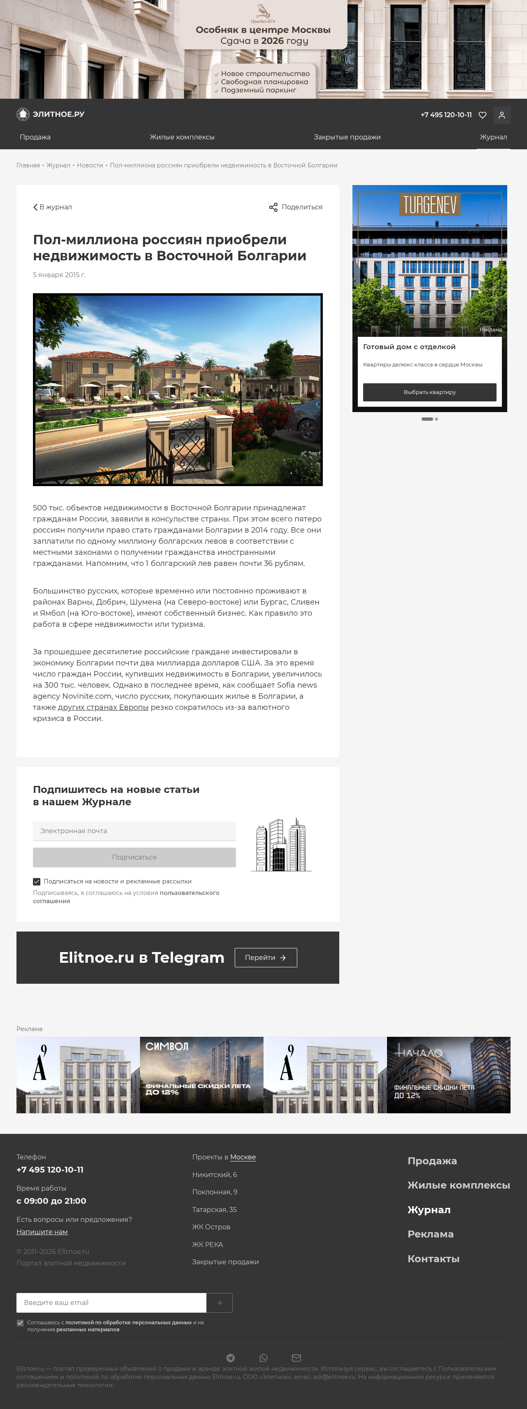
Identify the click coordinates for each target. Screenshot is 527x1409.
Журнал (493, 137)
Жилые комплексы (182, 137)
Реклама (431, 1234)
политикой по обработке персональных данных (129, 1322)
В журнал (56, 207)
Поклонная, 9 (215, 1192)
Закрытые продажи (347, 137)
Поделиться (302, 207)
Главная (28, 165)
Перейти (260, 958)
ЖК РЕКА (207, 1245)
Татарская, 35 (214, 1210)
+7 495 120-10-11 (50, 1170)
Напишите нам (42, 1232)
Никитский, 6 (214, 1175)
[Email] (296, 1359)
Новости (90, 165)
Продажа (35, 137)
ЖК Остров (211, 1227)
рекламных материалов (87, 1329)
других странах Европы (103, 707)
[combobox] (243, 1157)
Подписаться (134, 857)
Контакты (434, 1259)
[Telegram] (231, 1359)
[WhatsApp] (263, 1359)
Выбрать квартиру (430, 392)
